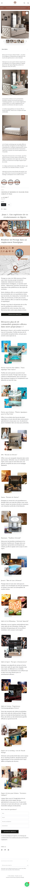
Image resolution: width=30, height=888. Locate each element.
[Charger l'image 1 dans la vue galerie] (7, 41)
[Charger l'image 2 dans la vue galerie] (11, 41)
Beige (3, 204)
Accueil (2, 186)
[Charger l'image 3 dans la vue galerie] (15, 41)
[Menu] (2, 3)
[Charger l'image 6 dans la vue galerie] (22, 41)
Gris (9, 204)
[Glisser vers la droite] (26, 41)
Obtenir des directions (15, 314)
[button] (24, 3)
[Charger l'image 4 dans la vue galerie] (18, 41)
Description (5, 49)
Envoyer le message (10, 831)
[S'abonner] (28, 865)
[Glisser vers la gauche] (3, 41)
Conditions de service (17, 837)
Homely (2, 189)
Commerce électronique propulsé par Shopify (15, 877)
